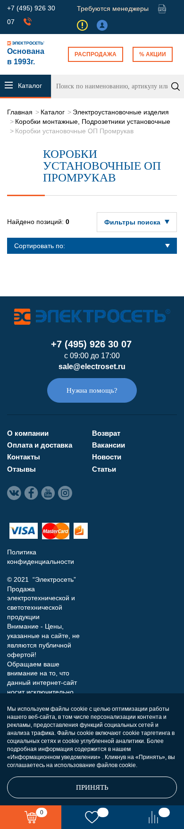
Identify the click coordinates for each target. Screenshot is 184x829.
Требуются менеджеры (113, 8)
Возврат (106, 433)
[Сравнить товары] (153, 817)
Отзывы (21, 469)
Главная (20, 112)
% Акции (152, 54)
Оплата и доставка (39, 445)
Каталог (53, 112)
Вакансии (108, 445)
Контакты (23, 457)
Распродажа (96, 54)
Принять (92, 787)
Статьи (104, 469)
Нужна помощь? (92, 390)
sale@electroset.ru (92, 367)
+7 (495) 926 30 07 (91, 344)
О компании (28, 433)
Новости (106, 457)
